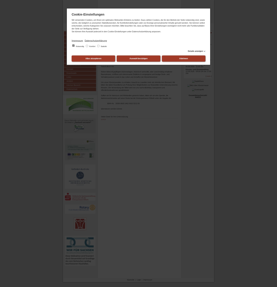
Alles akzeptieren (93, 58)
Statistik (103, 46)
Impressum (77, 40)
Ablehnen (183, 58)
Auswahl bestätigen (138, 58)
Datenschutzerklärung (96, 40)
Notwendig (79, 46)
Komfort (92, 46)
